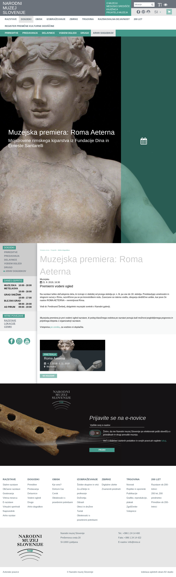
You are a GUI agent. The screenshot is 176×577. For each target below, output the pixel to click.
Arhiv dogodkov (103, 33)
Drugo (31, 502)
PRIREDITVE (11, 33)
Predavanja (33, 489)
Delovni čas (58, 489)
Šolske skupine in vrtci (88, 484)
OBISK (56, 479)
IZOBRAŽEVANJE (87, 479)
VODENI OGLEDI (67, 33)
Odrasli (80, 502)
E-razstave (8, 502)
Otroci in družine (85, 507)
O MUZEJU (112, 3)
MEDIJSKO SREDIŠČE (118, 6)
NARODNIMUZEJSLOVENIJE (14, 8)
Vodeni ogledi (34, 498)
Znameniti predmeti (111, 489)
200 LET (156, 479)
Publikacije (132, 493)
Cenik (55, 493)
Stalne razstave (10, 484)
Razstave (11, 19)
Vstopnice (131, 511)
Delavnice (32, 493)
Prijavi (102, 450)
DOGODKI (33, 479)
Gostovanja (8, 493)
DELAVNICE (48, 33)
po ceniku (55, 327)
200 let (138, 19)
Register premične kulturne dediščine (29, 26)
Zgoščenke (132, 507)
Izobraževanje (56, 19)
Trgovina (88, 19)
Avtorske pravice (11, 572)
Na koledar (48, 376)
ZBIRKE (106, 479)
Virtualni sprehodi (11, 507)
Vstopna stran (44, 250)
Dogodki (26, 19)
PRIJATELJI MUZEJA (117, 12)
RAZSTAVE (10, 320)
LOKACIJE (9, 323)
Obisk (38, 19)
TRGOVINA (133, 479)
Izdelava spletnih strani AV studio (157, 572)
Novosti (130, 484)
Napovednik (9, 511)
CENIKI (8, 327)
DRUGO (85, 33)
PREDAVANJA (30, 33)
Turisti (80, 511)
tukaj (163, 441)
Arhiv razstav (9, 515)
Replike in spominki (136, 489)
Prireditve (32, 484)
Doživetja (81, 498)
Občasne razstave (11, 489)
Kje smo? (56, 484)
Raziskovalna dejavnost (114, 19)
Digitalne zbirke (109, 484)
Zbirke (74, 19)
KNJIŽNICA (112, 9)
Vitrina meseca (10, 498)
